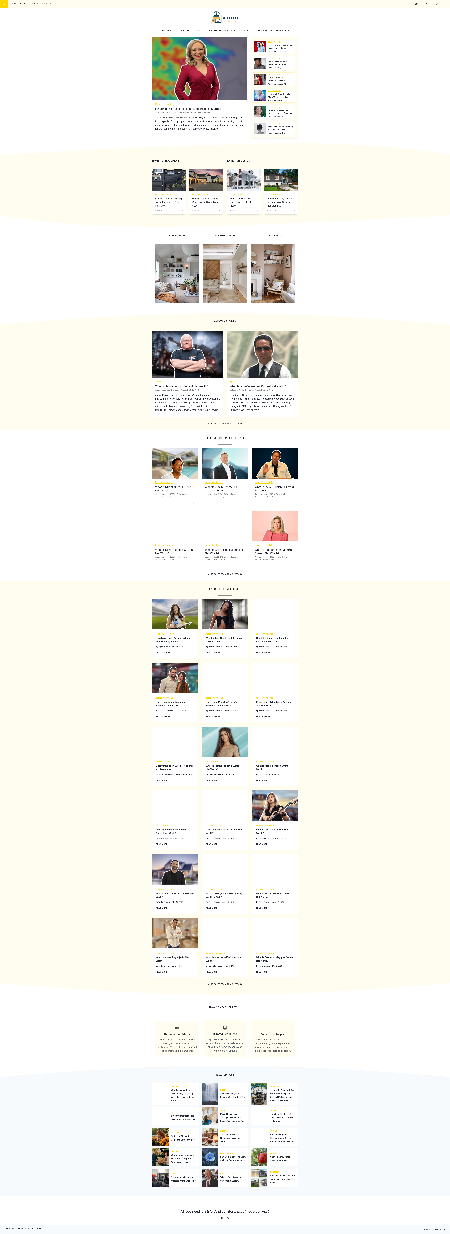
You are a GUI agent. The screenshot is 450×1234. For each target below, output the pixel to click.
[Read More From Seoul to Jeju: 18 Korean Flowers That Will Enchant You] (259, 1116)
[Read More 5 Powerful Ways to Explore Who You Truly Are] (210, 1094)
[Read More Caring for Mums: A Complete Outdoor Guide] (160, 1137)
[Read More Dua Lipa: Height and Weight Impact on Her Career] (260, 46)
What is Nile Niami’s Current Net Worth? (173, 488)
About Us (33, 4)
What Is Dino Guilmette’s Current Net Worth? (258, 386)
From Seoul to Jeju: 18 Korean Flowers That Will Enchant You (281, 1117)
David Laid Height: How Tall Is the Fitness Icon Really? (280, 79)
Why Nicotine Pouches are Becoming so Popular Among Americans (183, 1158)
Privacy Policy (25, 1228)
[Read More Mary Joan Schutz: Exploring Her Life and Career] (260, 128)
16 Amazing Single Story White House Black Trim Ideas (205, 202)
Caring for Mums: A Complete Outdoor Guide (183, 1138)
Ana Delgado (182, 390)
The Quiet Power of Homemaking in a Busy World (231, 1138)
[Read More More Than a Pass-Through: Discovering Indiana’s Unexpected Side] (210, 1116)
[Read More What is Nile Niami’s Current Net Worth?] (175, 463)
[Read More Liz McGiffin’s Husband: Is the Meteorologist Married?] (199, 69)
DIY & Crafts (264, 30)
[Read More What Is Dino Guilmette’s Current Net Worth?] (262, 354)
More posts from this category (225, 423)
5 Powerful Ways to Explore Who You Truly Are (233, 1095)
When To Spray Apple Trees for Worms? (280, 1158)
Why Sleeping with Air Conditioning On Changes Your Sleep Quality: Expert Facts (183, 1095)
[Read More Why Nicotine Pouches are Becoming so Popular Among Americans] (160, 1157)
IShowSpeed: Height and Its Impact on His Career (280, 62)
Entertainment (213, 762)
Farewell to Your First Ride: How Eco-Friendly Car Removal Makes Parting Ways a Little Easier (282, 1095)
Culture (273, 1110)
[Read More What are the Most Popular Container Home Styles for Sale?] (259, 1178)
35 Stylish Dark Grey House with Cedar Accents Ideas (244, 202)
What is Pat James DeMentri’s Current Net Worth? (274, 551)
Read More (162, 652)
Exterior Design (236, 195)
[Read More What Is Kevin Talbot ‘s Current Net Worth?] (175, 526)
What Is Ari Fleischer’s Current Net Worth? (224, 551)
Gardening (175, 1133)
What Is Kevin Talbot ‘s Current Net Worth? (174, 551)
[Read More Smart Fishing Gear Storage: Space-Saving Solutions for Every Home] (259, 1137)
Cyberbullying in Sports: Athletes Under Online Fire (183, 1179)
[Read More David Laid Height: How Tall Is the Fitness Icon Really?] (260, 79)
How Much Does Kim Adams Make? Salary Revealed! (280, 95)
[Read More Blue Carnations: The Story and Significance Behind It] (210, 1157)
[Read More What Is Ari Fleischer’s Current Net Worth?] (225, 526)
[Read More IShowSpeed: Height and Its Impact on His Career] (260, 63)
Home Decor (177, 235)
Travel (223, 1110)
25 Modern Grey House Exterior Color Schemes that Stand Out (279, 202)
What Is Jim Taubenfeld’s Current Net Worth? (221, 488)
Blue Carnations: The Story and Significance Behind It (233, 1158)
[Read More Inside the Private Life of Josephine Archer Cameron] (260, 111)
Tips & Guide (283, 30)
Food (173, 1112)
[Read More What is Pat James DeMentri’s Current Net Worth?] (275, 526)
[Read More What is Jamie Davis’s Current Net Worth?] (187, 354)
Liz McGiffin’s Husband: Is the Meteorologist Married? (188, 108)
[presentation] (175, 614)
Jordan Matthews (183, 112)
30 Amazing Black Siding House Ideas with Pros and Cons (168, 202)
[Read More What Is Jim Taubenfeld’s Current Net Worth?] (225, 463)
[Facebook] (222, 1217)
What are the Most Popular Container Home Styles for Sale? (282, 1179)
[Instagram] (227, 1217)
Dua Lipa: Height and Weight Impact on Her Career (280, 46)
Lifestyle (174, 1086)
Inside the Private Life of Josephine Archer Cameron (280, 111)
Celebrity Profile (163, 104)
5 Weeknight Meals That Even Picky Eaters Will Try (183, 1117)
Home (13, 4)
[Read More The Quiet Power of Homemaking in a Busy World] (210, 1137)
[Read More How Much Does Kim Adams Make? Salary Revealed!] (260, 95)
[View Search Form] (4, 4)
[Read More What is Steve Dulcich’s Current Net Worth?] (275, 463)
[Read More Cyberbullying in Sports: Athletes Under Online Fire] (160, 1178)
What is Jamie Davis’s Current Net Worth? (181, 386)
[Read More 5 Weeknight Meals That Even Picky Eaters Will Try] (160, 1116)
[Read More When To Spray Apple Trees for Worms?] (259, 1157)
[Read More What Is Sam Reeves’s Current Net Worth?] (210, 1178)
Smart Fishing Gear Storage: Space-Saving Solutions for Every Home (282, 1138)
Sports (158, 381)
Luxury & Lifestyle (231, 438)
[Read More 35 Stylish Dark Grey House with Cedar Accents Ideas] (244, 180)
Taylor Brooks (182, 494)
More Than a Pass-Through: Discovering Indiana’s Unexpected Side (232, 1117)
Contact (46, 4)
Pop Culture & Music (266, 826)
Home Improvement (163, 195)
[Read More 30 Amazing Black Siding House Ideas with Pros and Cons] (169, 180)
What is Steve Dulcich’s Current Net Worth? (274, 488)
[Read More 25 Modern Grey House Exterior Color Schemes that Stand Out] (281, 180)
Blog (22, 4)
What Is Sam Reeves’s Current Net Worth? (230, 1179)
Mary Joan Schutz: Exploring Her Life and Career (280, 128)
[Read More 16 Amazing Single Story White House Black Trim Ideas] (206, 180)
